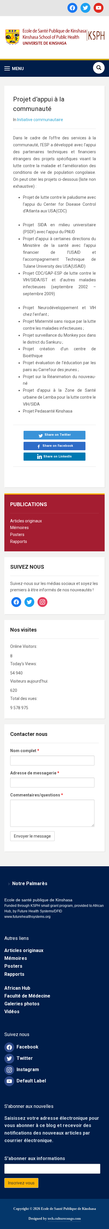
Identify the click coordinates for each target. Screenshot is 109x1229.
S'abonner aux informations (34, 1158)
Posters (17, 534)
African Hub (17, 988)
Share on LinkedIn (57, 456)
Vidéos (11, 1011)
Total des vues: (24, 698)
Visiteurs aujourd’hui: (29, 681)
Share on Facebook (57, 446)
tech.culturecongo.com (64, 1219)
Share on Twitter (57, 435)
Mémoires (19, 527)
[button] (14, 68)
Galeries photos (22, 1003)
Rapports (18, 541)
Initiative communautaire (40, 119)
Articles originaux (26, 521)
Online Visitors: (24, 646)
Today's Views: (24, 663)
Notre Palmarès (29, 883)
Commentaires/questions (36, 795)
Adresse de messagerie (34, 773)
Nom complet (24, 750)
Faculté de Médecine (27, 996)
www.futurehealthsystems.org (27, 917)
